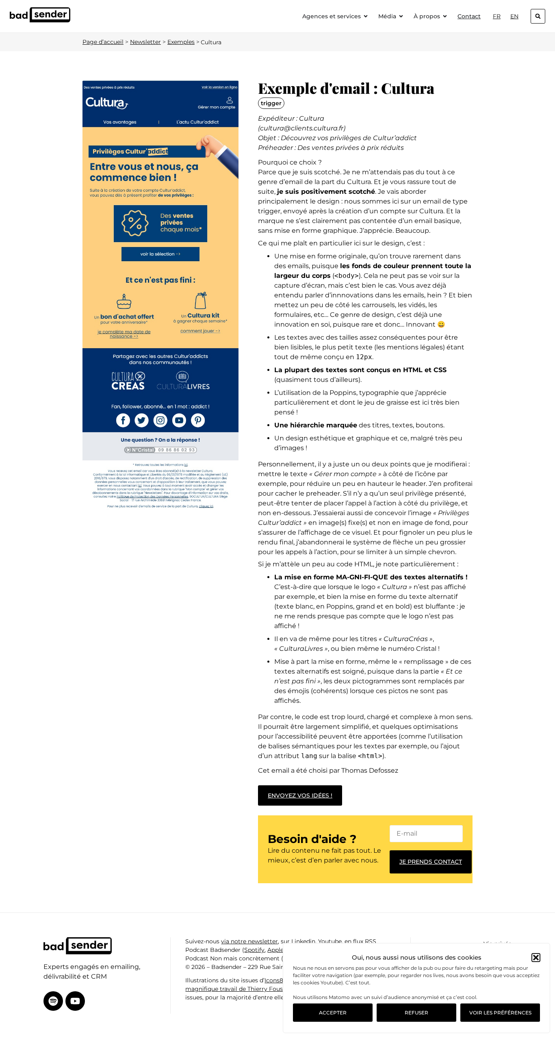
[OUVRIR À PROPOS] (445, 16)
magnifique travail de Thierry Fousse (237, 988)
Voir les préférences (500, 1013)
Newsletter (145, 42)
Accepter (333, 1013)
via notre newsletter (249, 941)
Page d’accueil (103, 42)
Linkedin (303, 941)
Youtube (330, 941)
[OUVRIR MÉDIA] (401, 16)
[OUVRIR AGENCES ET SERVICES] (366, 16)
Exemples (181, 42)
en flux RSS (360, 941)
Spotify (254, 949)
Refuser (416, 1013)
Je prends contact (430, 861)
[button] (536, 957)
